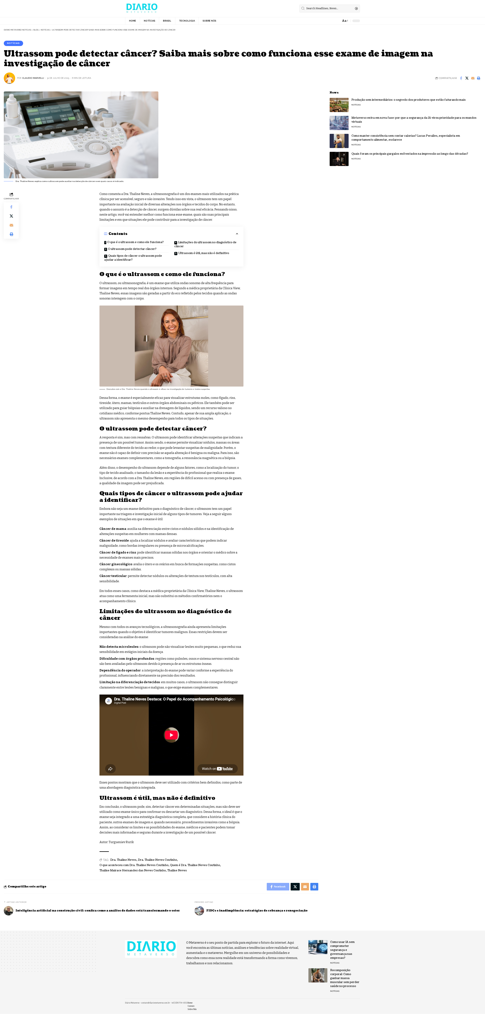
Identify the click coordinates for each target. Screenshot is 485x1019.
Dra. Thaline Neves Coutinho (157, 860)
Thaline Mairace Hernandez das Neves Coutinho (132, 870)
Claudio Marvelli (33, 78)
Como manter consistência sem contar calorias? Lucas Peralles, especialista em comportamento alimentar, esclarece (405, 138)
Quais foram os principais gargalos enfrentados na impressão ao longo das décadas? (409, 154)
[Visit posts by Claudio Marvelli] (9, 78)
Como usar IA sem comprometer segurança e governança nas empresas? (342, 950)
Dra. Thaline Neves (123, 860)
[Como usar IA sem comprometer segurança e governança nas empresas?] (317, 947)
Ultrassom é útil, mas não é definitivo (203, 253)
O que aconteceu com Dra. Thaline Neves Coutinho (133, 865)
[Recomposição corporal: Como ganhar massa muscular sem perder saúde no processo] (317, 975)
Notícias (13, 43)
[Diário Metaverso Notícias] (141, 8)
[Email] (472, 78)
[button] (344, 20)
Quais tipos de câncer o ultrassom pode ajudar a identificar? (133, 258)
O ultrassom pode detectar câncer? (132, 249)
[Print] (478, 78)
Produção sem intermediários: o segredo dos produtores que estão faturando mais (408, 100)
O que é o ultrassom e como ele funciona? (135, 242)
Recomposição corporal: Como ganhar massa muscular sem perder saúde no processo (344, 978)
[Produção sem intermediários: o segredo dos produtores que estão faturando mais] (339, 105)
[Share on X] (466, 78)
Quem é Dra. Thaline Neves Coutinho (195, 865)
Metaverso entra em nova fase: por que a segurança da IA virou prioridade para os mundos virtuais (413, 120)
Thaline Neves (177, 870)
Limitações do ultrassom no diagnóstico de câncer (205, 244)
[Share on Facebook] (461, 78)
